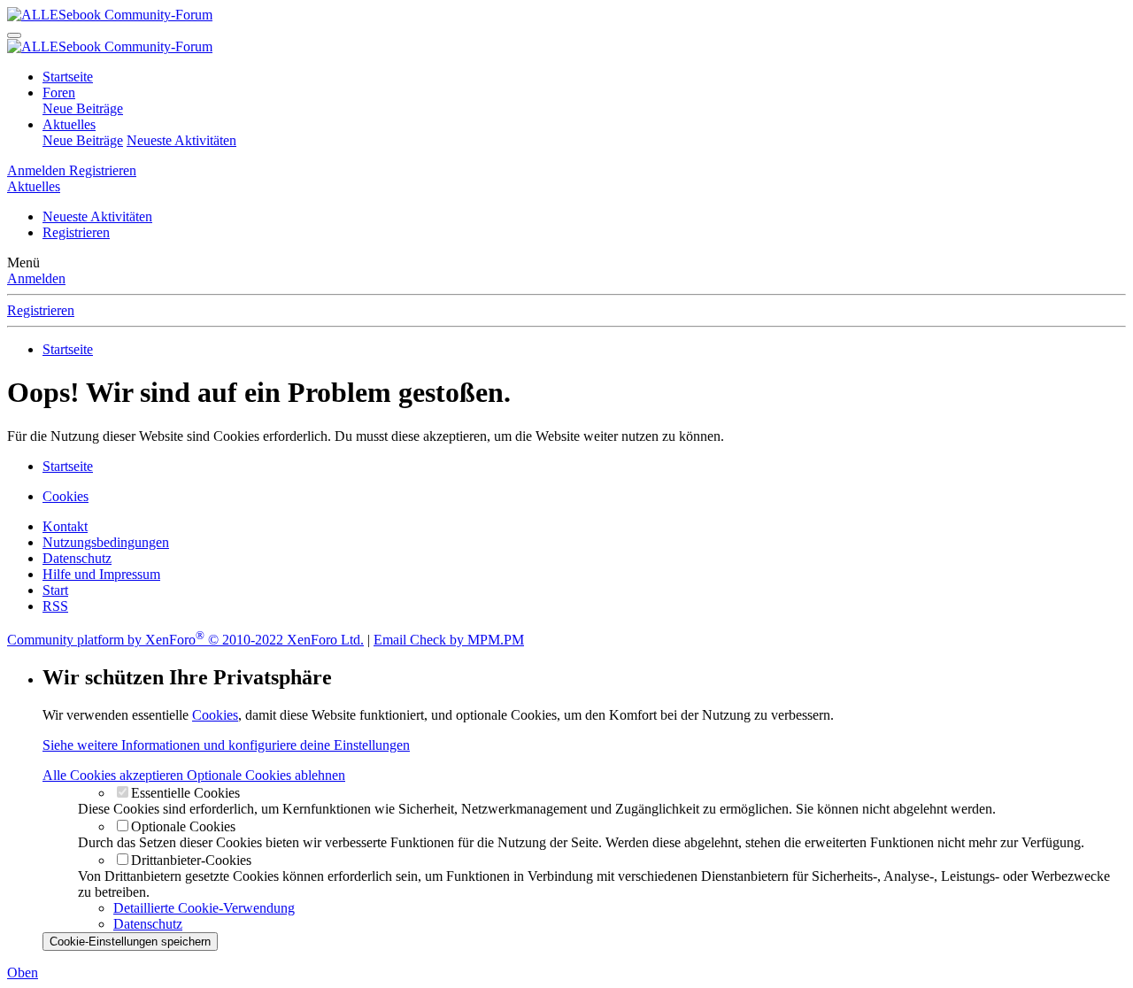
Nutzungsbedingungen (105, 542)
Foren (58, 92)
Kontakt (65, 526)
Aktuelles (69, 124)
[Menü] (14, 35)
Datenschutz (77, 558)
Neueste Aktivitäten (181, 140)
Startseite (67, 76)
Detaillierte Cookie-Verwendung (204, 907)
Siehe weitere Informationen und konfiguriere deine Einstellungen (226, 745)
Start (55, 590)
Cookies (65, 496)
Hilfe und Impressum (101, 574)
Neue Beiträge (82, 108)
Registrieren (76, 232)
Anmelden (36, 278)
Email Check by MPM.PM (449, 639)
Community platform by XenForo (185, 639)
